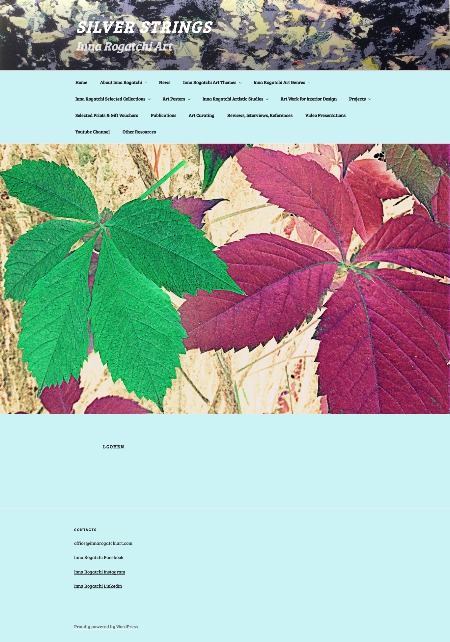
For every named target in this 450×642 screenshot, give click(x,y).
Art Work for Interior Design (309, 99)
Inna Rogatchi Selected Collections (110, 99)
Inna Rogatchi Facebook (99, 557)
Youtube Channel (92, 131)
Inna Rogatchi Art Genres (279, 82)
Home (81, 82)
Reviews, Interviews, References (260, 115)
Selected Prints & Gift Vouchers (106, 115)
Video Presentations (325, 115)
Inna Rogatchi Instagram (99, 572)
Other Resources (139, 131)
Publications (163, 115)
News (164, 82)
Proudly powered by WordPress (106, 626)
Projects (357, 99)
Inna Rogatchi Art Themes (209, 82)
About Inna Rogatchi (121, 82)
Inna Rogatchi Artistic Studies (233, 99)
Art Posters (174, 99)
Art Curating (201, 115)
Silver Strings (144, 26)
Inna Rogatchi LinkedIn (98, 586)
